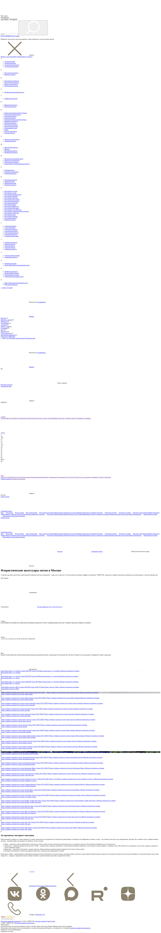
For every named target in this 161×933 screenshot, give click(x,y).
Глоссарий (4, 328)
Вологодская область (11, 84)
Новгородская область (11, 162)
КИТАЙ (26, 418)
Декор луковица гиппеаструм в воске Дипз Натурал (17, 775)
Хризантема (138, 514)
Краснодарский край (11, 126)
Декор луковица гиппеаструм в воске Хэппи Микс (17, 791)
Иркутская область (10, 106)
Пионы (61, 514)
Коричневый (26, 477)
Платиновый (61, 477)
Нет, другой (13, 19)
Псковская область (10, 185)
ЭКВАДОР (74, 418)
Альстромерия (77, 513)
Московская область (10, 151)
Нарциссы (35, 514)
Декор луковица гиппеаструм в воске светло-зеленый (18, 705)
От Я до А (59, 607)
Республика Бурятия (10, 196)
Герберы (150, 513)
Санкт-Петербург (11, 56)
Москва (3, 56)
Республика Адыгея (10, 191)
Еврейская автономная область (14, 92)
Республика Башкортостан (12, 194)
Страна (3, 417)
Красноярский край (10, 128)
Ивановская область (10, 105)
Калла (62, 513)
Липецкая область (10, 141)
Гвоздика (100, 513)
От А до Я (52, 607)
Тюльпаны (106, 514)
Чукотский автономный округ (14, 276)
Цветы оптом (5, 496)
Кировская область (10, 123)
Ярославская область (11, 284)
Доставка (4, 325)
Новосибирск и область (24, 56)
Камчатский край (10, 118)
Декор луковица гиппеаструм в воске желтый (15, 710)
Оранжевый (53, 477)
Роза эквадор (43, 513)
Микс (47, 477)
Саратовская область (11, 229)
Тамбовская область (10, 242)
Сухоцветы (99, 514)
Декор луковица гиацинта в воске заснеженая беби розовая (19, 753)
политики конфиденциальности (80, 928)
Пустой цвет (70, 477)
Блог (2, 330)
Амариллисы (86, 513)
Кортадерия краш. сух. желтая (10, 683)
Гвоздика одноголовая (140, 513)
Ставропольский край (11, 236)
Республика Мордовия (11, 208)
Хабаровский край (10, 263)
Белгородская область (11, 73)
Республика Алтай (10, 193)
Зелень (19, 514)
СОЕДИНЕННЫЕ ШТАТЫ (55, 418)
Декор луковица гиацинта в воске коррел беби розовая (18, 737)
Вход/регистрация (19, 338)
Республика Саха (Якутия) (12, 209)
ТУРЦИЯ (67, 418)
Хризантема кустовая (150, 514)
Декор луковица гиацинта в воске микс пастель (16, 721)
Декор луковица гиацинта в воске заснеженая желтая (18, 759)
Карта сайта (51, 921)
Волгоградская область (11, 82)
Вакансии (4, 331)
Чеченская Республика (11, 273)
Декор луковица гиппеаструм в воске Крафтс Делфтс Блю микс (21, 802)
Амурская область (10, 63)
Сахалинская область (11, 231)
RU (2, 368)
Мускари (29, 514)
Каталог (3, 318)
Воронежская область (11, 86)
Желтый (13, 477)
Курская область (9, 133)
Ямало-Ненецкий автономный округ (16, 283)
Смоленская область (10, 234)
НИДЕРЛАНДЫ (34, 418)
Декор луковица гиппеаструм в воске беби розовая (17, 699)
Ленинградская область (11, 139)
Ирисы (57, 513)
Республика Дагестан (11, 198)
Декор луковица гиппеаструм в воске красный (15, 716)
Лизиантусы (68, 513)
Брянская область (9, 74)
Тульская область (9, 247)
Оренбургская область (11, 172)
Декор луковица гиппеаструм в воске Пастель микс (17, 808)
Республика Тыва (10, 215)
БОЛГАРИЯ (5, 418)
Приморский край (10, 183)
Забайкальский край (10, 98)
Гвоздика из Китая (111, 513)
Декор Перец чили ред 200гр (10, 689)
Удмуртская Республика (12, 255)
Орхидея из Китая (53, 514)
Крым (6, 130)
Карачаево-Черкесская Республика (15, 119)
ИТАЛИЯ (20, 418)
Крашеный (34, 477)
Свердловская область (11, 233)
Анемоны (93, 513)
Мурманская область (11, 152)
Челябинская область (11, 271)
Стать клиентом (6, 333)
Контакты (4, 321)
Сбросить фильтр (6, 479)
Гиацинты (156, 513)
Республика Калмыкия (11, 201)
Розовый (77, 477)
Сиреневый (107, 477)
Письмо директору (41, 921)
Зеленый (19, 477)
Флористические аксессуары (119, 514)
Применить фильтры (18, 479)
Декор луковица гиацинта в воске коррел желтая (16, 743)
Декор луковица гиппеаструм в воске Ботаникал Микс (18, 770)
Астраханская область (11, 66)
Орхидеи (42, 514)
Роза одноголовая (31, 513)
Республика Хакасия (11, 216)
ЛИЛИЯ (8, 36)
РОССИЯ (43, 418)
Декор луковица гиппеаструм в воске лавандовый (17, 694)
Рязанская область (10, 220)
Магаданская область (11, 147)
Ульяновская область (11, 257)
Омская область (9, 170)
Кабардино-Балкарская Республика (15, 113)
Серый (101, 477)
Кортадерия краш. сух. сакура (10, 678)
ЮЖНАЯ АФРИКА (84, 418)
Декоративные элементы (9, 514)
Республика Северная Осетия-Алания (16, 211)
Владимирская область (11, 81)
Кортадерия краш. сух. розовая (10, 672)
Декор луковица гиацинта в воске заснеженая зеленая (18, 764)
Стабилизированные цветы (86, 514)
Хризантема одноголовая (11, 516)
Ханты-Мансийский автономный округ (17, 265)
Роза (2, 513)
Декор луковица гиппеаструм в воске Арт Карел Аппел (18, 797)
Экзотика (22, 516)
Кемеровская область (11, 121)
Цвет (2, 475)
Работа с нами (5, 326)
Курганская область (10, 131)
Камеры (31, 316)
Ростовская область (10, 218)
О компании (5, 323)
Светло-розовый (85, 477)
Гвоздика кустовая (125, 513)
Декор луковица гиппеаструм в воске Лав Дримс (16, 829)
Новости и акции (6, 320)
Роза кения (9, 513)
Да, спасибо (4, 19)
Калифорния (41, 302)
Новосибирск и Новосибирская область (17, 164)
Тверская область (9, 244)
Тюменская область (10, 249)
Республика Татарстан (11, 213)
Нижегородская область (12, 160)
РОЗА (3, 36)
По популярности (42, 607)
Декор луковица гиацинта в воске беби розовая (16, 732)
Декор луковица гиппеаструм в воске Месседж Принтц (18, 813)
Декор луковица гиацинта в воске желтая (14, 726)
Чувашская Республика (11, 275)
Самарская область (10, 226)
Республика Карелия (11, 203)
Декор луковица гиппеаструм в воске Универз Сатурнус (19, 780)
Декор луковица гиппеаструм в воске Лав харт (15, 824)
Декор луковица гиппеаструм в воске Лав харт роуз (17, 818)
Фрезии (131, 514)
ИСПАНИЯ (13, 418)
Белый (3, 477)
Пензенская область (10, 180)
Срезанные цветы (6, 511)
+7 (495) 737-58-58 (6, 288)
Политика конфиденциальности (11, 921)
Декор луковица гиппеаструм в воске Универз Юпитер (18, 786)
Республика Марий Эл (11, 206)
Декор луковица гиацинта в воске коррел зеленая (16, 748)
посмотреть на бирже (72, 671)
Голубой (8, 477)
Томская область (9, 246)
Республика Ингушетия (12, 199)
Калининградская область (12, 114)
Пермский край (9, 181)
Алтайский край (9, 61)
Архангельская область (11, 65)
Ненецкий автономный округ (13, 159)
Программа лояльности (8, 335)
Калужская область (10, 116)
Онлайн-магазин (30, 338)
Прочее (66, 514)
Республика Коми (10, 204)
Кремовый (41, 477)
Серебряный (95, 477)
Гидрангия (51, 513)
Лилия (24, 514)
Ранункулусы (73, 514)
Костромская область (11, 125)
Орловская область (10, 173)
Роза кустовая (15, 36)
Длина (3, 433)
